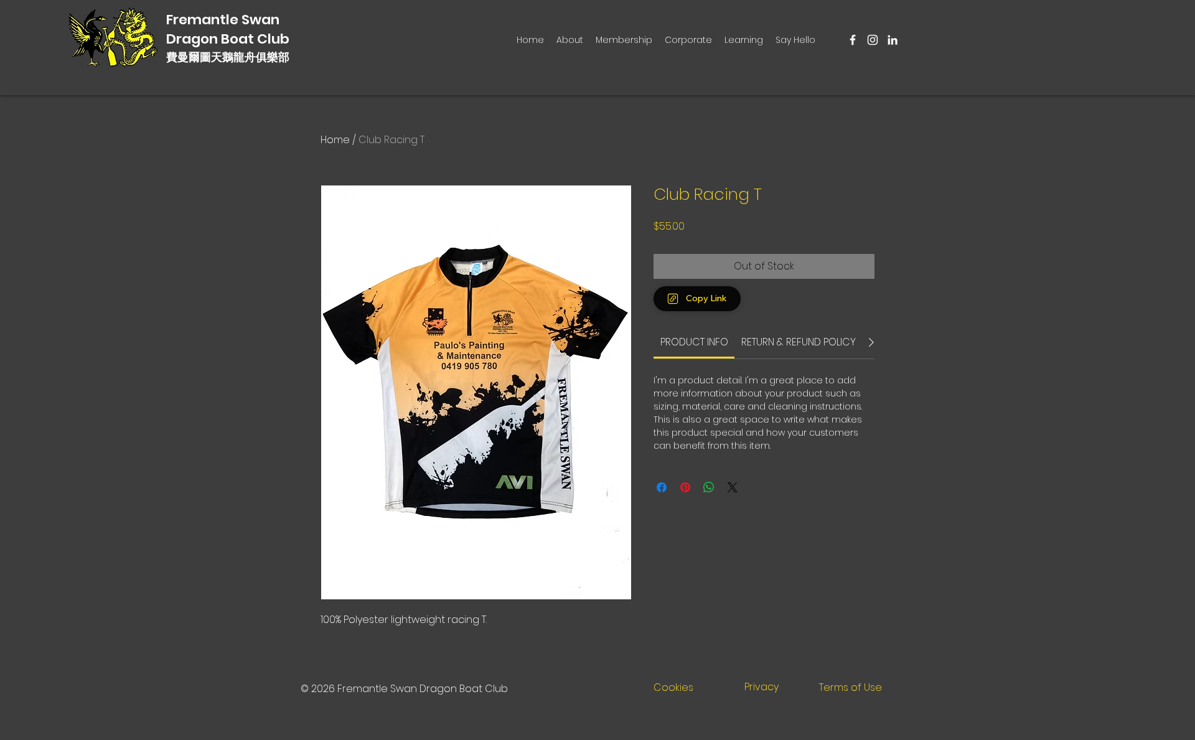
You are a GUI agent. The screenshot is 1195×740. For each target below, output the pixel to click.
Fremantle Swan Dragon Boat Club (227, 29)
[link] (694, 342)
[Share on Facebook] (661, 487)
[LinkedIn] (892, 40)
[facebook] (853, 40)
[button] (623, 39)
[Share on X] (732, 487)
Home (335, 140)
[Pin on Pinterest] (685, 487)
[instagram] (872, 40)
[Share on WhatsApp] (708, 487)
